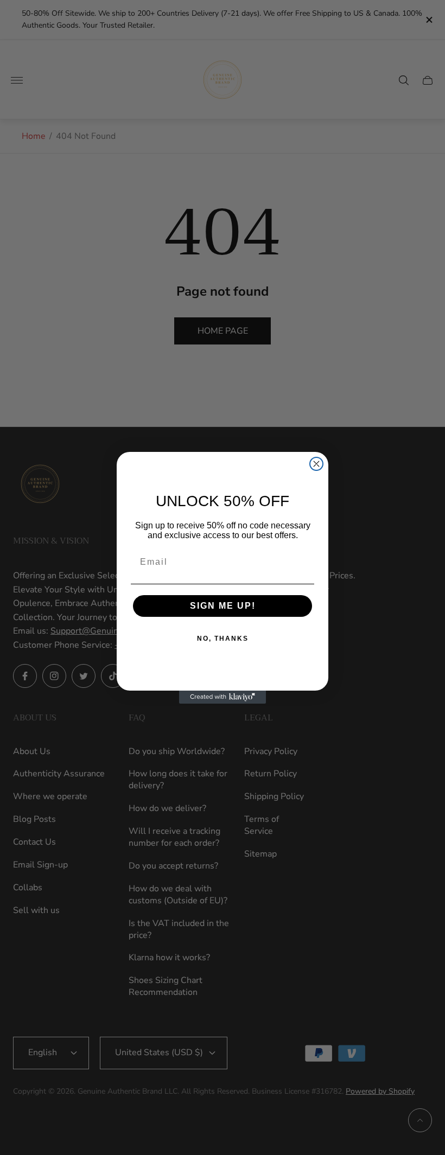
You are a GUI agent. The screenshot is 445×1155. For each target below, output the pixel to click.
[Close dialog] (316, 463)
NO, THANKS (223, 638)
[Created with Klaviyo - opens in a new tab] (222, 697)
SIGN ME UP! (223, 605)
